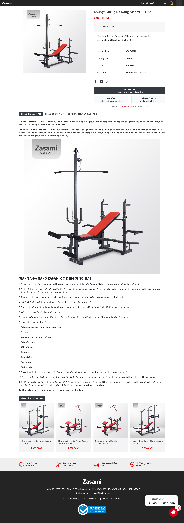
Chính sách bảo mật (71, 498)
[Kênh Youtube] (101, 81)
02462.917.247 (118, 489)
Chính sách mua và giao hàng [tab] (82, 114)
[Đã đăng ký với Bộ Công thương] (92, 509)
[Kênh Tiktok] (107, 81)
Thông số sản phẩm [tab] (54, 114)
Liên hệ (105, 498)
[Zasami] (7, 3)
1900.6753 (125, 106)
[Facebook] (112, 498)
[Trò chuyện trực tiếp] (178, 508)
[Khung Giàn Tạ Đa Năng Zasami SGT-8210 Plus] (36, 420)
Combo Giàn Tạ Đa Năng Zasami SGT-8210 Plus (70, 442)
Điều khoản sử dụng (91, 498)
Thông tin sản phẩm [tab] (31, 114)
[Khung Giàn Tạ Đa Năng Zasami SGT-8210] (54, 41)
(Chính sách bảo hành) (140, 73)
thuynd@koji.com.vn (100, 493)
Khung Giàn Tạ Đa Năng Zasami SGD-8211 (110, 442)
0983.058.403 (69, 465)
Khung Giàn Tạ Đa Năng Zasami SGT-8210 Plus (36, 442)
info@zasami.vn (81, 493)
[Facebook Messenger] (119, 498)
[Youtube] (116, 498)
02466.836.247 (103, 489)
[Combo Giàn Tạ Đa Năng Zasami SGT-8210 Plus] (73, 420)
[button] (179, 3)
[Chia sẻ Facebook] (95, 81)
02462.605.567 (133, 489)
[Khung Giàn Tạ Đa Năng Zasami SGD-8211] (110, 420)
